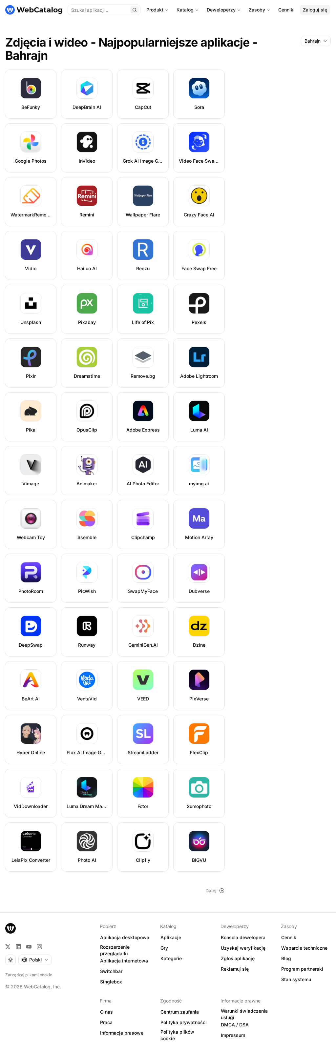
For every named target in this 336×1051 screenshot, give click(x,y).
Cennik (285, 9)
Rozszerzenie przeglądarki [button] (115, 950)
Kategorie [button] (171, 958)
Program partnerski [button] (302, 969)
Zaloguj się (315, 9)
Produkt (154, 9)
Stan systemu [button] (296, 979)
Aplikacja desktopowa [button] (124, 937)
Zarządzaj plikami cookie (28, 974)
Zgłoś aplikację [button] (238, 958)
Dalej (211, 890)
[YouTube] (29, 946)
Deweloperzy (221, 9)
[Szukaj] (134, 10)
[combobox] (316, 41)
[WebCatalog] (10, 928)
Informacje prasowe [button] (121, 1033)
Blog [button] (286, 958)
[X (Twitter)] (7, 946)
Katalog (185, 9)
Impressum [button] (233, 1035)
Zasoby (257, 9)
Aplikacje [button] (170, 937)
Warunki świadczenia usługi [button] (244, 1014)
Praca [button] (106, 1022)
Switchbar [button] (111, 971)
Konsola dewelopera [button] (243, 937)
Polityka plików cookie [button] (177, 1035)
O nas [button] (106, 1012)
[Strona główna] (33, 10)
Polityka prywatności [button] (183, 1022)
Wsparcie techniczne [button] (304, 948)
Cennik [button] (288, 937)
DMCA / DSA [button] (235, 1024)
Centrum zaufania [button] (179, 1012)
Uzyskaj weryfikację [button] (243, 948)
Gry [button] (164, 948)
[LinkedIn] (18, 946)
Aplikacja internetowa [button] (124, 960)
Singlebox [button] (111, 981)
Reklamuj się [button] (235, 969)
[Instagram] (39, 946)
